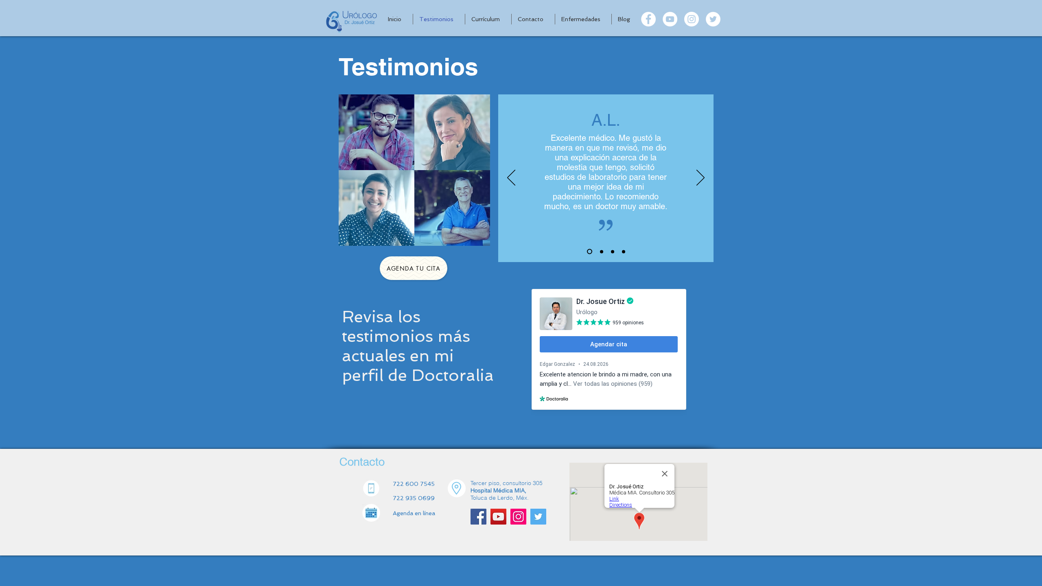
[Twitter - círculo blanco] (713, 19)
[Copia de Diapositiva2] (612, 251)
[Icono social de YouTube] (498, 517)
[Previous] (511, 178)
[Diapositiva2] (601, 251)
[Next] (700, 178)
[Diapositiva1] (589, 251)
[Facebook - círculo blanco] (648, 19)
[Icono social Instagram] (518, 517)
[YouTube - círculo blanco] (670, 19)
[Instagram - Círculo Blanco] (691, 19)
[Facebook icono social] (478, 517)
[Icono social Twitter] (538, 517)
